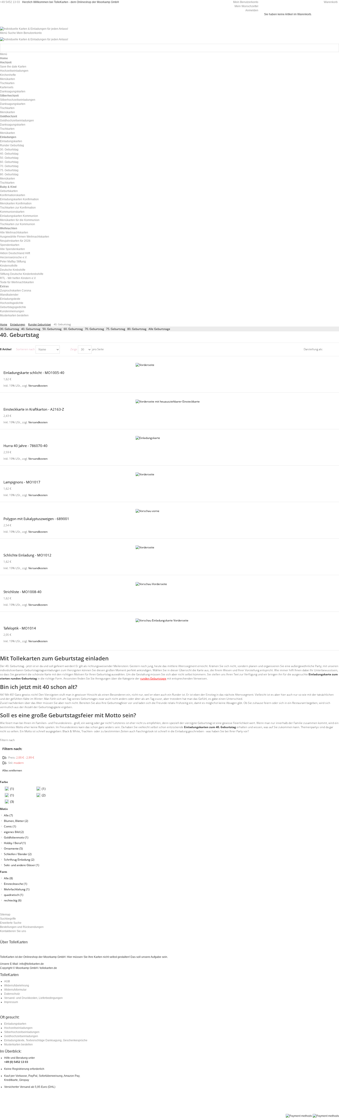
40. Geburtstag (30, 329)
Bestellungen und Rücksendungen (22, 927)
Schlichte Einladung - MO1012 (27, 555)
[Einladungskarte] (170, 438)
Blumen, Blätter (16, 821)
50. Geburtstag (52, 329)
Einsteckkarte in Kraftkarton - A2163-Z (33, 409)
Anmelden (251, 10)
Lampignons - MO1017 (21, 482)
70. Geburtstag (94, 329)
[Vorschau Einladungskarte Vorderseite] (170, 620)
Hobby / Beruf (15, 843)
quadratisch (13, 895)
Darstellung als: (313, 349)
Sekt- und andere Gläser (21, 865)
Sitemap (5, 914)
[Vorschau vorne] (170, 511)
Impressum (11, 1002)
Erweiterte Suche (10, 922)
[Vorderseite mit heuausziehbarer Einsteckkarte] (170, 402)
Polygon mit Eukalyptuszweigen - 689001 (36, 518)
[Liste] (335, 349)
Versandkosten (38, 386)
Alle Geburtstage (159, 329)
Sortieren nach (25, 349)
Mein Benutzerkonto (245, 2)
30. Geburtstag (9, 329)
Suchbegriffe (8, 918)
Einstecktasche (15, 884)
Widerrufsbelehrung (16, 985)
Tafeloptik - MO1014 (19, 628)
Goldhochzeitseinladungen (21, 1036)
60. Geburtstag (73, 329)
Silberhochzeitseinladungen (21, 1032)
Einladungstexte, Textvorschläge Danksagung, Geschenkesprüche (45, 1040)
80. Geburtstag (136, 329)
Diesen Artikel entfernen (4, 758)
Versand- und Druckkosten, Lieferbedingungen (33, 998)
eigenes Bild (14, 832)
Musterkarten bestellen (18, 1044)
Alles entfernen (12, 770)
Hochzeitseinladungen (18, 1028)
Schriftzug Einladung (19, 860)
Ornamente (13, 848)
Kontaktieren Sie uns (13, 931)
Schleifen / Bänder (18, 854)
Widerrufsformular (15, 989)
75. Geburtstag (115, 329)
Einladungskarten (15, 1023)
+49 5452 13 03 (10, 2)
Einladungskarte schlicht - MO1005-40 (33, 372)
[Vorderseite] (170, 365)
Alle (8, 815)
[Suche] (335, 48)
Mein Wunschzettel (246, 6)
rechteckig (12, 900)
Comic (10, 826)
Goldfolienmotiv (16, 837)
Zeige (73, 349)
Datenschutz (12, 993)
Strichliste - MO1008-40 (22, 591)
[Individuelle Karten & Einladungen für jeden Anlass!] (34, 28)
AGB (7, 981)
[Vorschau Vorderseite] (170, 584)
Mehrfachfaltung (17, 889)
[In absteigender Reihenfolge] (63, 349)
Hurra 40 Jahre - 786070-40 (25, 445)
